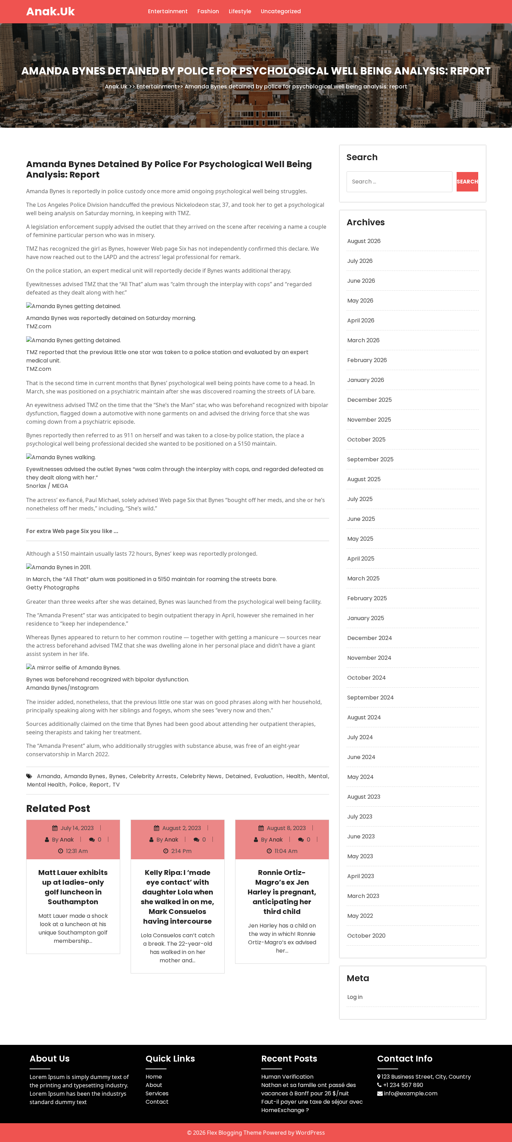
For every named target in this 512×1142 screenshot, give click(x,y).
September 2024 (370, 698)
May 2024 (360, 777)
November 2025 (369, 420)
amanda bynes (84, 776)
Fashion (208, 11)
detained (237, 776)
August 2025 (364, 479)
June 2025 (361, 519)
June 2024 (361, 757)
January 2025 (365, 618)
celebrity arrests (152, 776)
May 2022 (360, 916)
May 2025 (360, 539)
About (154, 1085)
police (77, 785)
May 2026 (360, 301)
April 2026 (360, 320)
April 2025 (360, 559)
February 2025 (367, 598)
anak (67, 840)
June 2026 (361, 281)
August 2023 (363, 797)
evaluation (268, 776)
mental (317, 776)
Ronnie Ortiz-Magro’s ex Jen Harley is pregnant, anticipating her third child (282, 892)
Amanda (48, 776)
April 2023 (360, 876)
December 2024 (369, 638)
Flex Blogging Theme (235, 1132)
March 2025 (363, 578)
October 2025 (366, 440)
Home (154, 1077)
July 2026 (360, 261)
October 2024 (366, 678)
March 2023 (363, 896)
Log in (355, 997)
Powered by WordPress (294, 1132)
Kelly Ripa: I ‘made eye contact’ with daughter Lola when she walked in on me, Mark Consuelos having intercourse (177, 897)
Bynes (117, 776)
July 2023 (359, 817)
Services (157, 1093)
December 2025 (369, 400)
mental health (46, 785)
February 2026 (367, 360)
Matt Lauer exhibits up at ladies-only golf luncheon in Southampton (73, 887)
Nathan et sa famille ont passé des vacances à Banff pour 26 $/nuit (308, 1089)
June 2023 (361, 836)
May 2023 (360, 856)
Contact (157, 1102)
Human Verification (287, 1077)
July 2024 (360, 737)
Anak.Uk (50, 11)
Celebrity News (201, 776)
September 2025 (370, 459)
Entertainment (168, 11)
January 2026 (365, 380)
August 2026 (364, 241)
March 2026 (363, 340)
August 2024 (364, 717)
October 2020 (366, 936)
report (99, 785)
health (295, 776)
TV (116, 785)
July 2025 (360, 499)
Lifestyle (240, 11)
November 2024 (369, 658)
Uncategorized (281, 11)
